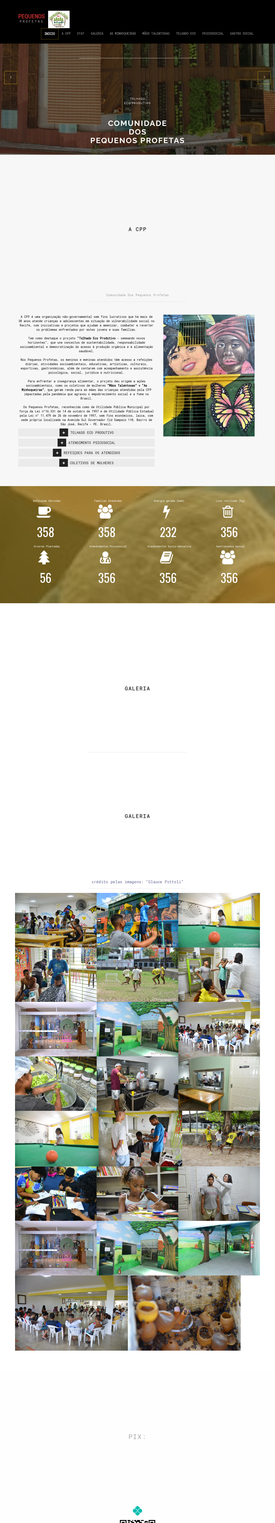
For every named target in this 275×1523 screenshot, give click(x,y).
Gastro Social (242, 33)
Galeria (97, 33)
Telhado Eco (186, 33)
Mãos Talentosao (156, 33)
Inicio (49, 34)
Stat (80, 33)
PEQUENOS (31, 16)
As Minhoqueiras (123, 33)
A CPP (66, 33)
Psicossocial (213, 33)
